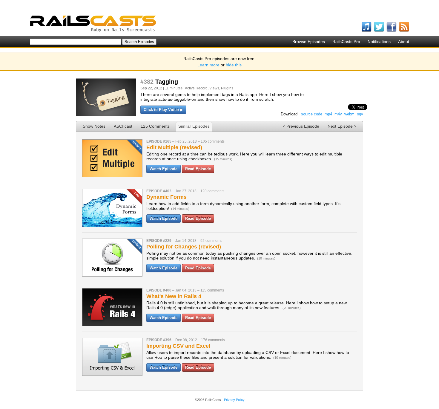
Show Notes (94, 126)
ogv (360, 114)
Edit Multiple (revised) (174, 147)
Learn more (208, 64)
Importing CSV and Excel (178, 346)
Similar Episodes (194, 126)
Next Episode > (342, 126)
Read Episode (198, 169)
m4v (338, 114)
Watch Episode (163, 169)
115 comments (212, 290)
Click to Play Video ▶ (163, 109)
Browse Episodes (308, 41)
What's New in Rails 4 (173, 296)
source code (311, 114)
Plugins (227, 88)
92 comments (211, 241)
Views (214, 88)
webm (349, 114)
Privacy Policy (234, 400)
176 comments (213, 340)
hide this (234, 64)
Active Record (196, 88)
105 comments (213, 141)
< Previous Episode (301, 126)
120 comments (212, 191)
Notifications (379, 41)
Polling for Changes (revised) (183, 247)
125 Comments (155, 126)
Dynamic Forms (166, 197)
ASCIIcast (123, 126)
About (403, 41)
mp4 (328, 114)
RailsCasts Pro (346, 41)
